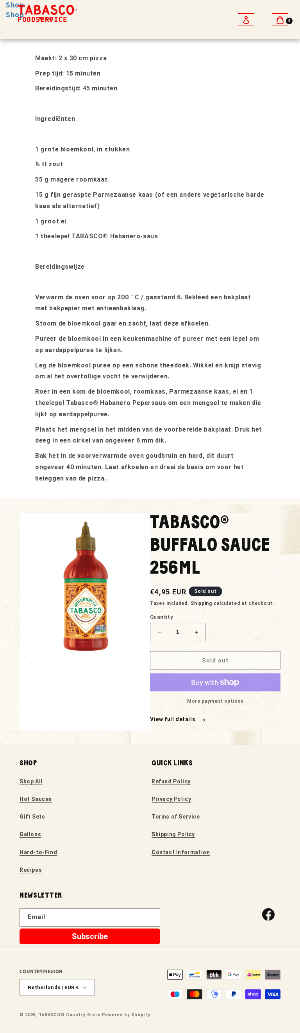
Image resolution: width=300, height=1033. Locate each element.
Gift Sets (32, 816)
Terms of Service (176, 816)
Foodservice (43, 19)
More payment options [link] (215, 701)
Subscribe (90, 936)
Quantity (161, 617)
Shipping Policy (173, 834)
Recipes (31, 870)
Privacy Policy (171, 799)
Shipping (201, 603)
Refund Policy (171, 781)
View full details (173, 719)
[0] (280, 19)
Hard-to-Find (38, 852)
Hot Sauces (36, 799)
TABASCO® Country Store (69, 1014)
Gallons (30, 834)
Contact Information (181, 852)
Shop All (31, 781)
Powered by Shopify (126, 1014)
